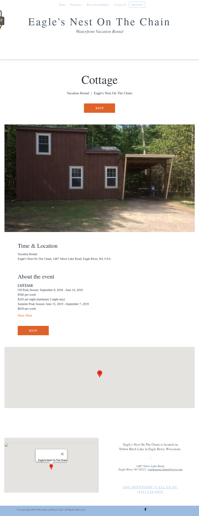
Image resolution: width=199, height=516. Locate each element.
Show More (25, 315)
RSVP (100, 108)
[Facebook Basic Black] (145, 509)
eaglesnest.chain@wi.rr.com (165, 469)
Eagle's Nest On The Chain (99, 21)
